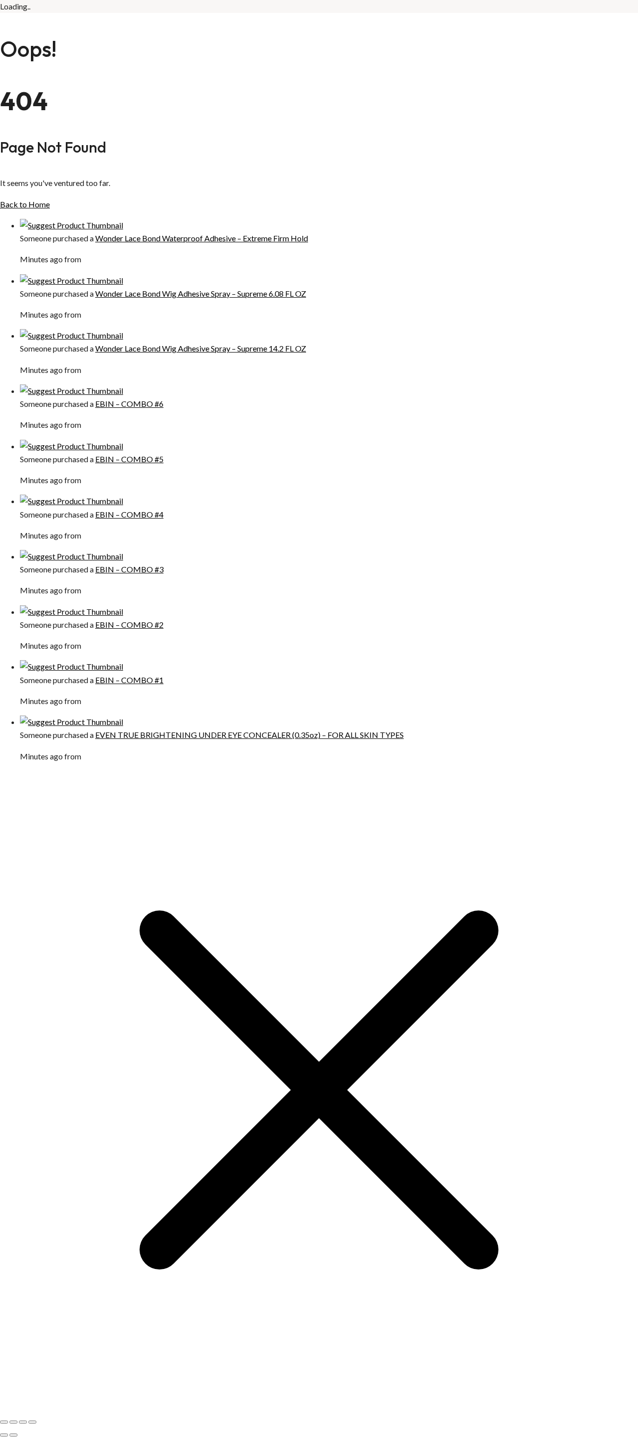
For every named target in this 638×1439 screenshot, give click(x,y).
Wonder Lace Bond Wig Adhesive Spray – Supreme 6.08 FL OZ (200, 293)
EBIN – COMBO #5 (129, 459)
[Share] (23, 1422)
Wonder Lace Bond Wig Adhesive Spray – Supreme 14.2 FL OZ (200, 348)
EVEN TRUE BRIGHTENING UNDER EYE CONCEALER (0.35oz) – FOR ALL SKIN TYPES (249, 734)
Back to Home (25, 204)
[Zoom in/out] (4, 1422)
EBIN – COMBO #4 (129, 514)
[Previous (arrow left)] (4, 1435)
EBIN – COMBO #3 (129, 569)
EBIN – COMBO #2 (129, 624)
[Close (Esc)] (32, 1422)
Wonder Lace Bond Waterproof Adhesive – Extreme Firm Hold (201, 238)
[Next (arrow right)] (13, 1435)
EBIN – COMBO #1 (129, 680)
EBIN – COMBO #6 (129, 403)
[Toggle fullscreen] (13, 1422)
